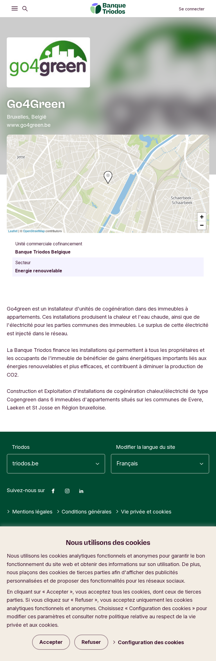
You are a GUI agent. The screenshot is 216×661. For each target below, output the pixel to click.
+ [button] (202, 216)
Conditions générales (86, 511)
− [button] (202, 225)
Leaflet (12, 230)
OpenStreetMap (34, 230)
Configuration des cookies (151, 642)
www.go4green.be (29, 125)
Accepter (51, 642)
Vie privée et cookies (146, 511)
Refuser (91, 642)
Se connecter (191, 9)
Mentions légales (32, 511)
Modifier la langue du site (145, 447)
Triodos (21, 447)
